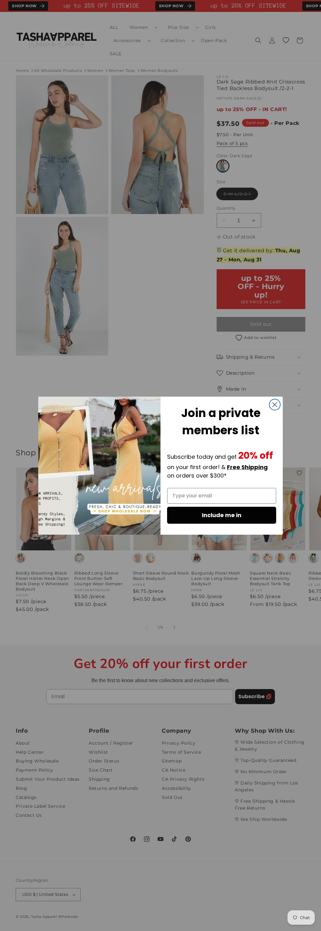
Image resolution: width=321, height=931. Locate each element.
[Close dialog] (274, 404)
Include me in (221, 515)
